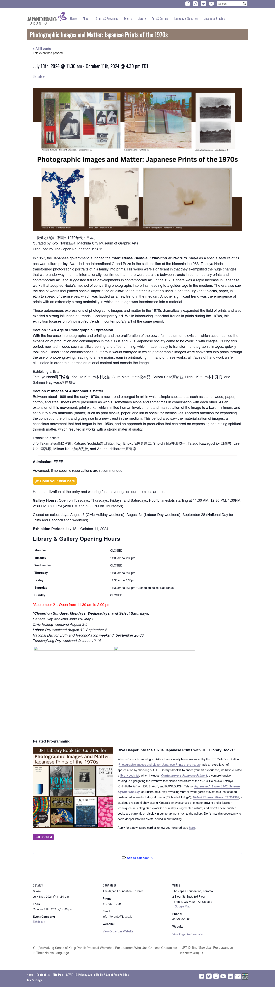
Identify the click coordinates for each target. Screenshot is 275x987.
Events (128, 18)
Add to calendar (138, 858)
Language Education (186, 18)
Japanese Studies (214, 18)
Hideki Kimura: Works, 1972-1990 (216, 797)
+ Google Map (181, 906)
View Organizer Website (118, 931)
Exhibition (39, 922)
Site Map (58, 974)
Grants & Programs (107, 18)
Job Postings (34, 980)
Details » (39, 76)
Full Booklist (43, 837)
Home (73, 18)
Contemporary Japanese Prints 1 (184, 775)
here (192, 827)
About (86, 18)
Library (142, 18)
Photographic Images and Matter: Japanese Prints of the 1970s (159, 764)
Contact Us (43, 974)
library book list (129, 775)
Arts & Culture (160, 18)
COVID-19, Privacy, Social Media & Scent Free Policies (97, 974)
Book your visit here (57, 481)
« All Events (42, 48)
